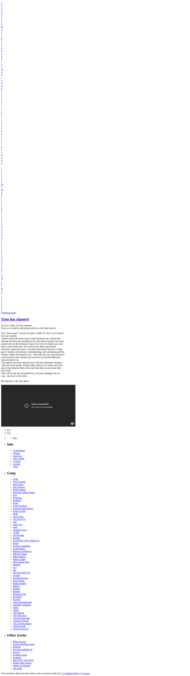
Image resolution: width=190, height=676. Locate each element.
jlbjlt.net (17, 647)
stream (2, 178)
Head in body (19, 511)
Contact (16, 461)
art (1, 91)
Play (15, 438)
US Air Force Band (22, 623)
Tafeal (16, 610)
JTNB (16, 532)
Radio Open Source (22, 663)
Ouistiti (16, 575)
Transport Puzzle (21, 621)
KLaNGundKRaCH (22, 649)
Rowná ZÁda (19, 594)
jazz (1, 20)
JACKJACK (19, 519)
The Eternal (18, 613)
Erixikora (17, 498)
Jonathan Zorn (20, 530)
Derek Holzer (19, 490)
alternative (1, 208)
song (1, 228)
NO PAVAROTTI (21, 573)
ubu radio (17, 668)
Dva (15, 495)
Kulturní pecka (20, 655)
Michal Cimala (20, 554)
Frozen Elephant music (24, 644)
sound (1, 7)
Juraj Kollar (18, 535)
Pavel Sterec (19, 581)
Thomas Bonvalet (21, 618)
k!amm (16, 538)
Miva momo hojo (21, 562)
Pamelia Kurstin (20, 578)
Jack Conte (18, 516)
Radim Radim (19, 583)
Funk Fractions (20, 506)
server (1, 303)
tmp (2, 190)
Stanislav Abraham (22, 605)
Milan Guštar (19, 559)
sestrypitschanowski (22, 602)
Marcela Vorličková (22, 551)
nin (14, 570)
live (1, 121)
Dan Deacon (19, 487)
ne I (15, 567)
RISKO (16, 589)
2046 (15, 479)
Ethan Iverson (19, 641)
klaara (16, 543)
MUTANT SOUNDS (23, 660)
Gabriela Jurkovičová (23, 508)
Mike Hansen (19, 556)
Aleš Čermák (19, 482)
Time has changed (15, 319)
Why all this (18, 458)
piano (1, 256)
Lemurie (17, 657)
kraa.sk (16, 652)
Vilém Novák (19, 626)
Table (15, 607)
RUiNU (17, 599)
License (16, 464)
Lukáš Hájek (19, 548)
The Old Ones (19, 615)
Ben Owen (18, 484)
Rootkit (16, 591)
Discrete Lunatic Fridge (24, 492)
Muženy (17, 564)
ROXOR (17, 597)
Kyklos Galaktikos (22, 546)
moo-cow (17, 456)
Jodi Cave (17, 524)
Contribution (19, 450)
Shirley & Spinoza (21, 665)
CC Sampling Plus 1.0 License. (75, 673)
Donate (16, 453)
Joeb (15, 527)
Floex (15, 503)
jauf (15, 522)
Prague (2, 47)
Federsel (17, 500)
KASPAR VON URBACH (26, 540)
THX (15, 466)
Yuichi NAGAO (21, 629)
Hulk (15, 514)
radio (1, 270)
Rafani (16, 586)
